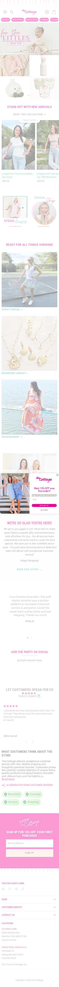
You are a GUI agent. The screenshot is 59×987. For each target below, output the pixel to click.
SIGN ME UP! (44, 505)
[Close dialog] (57, 475)
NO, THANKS (44, 510)
